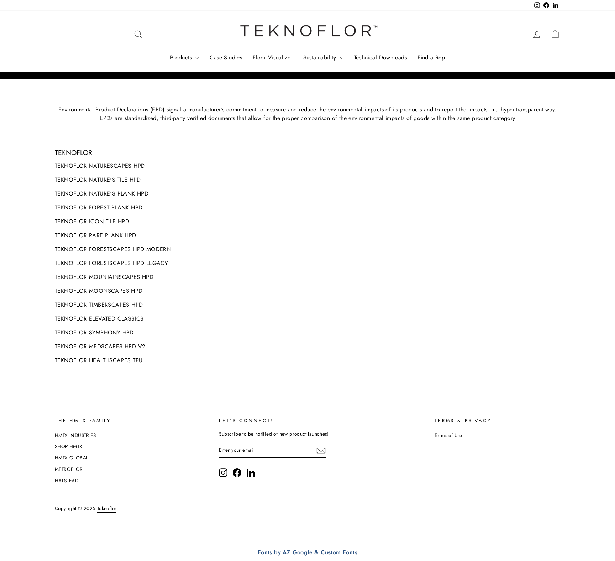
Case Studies (226, 57)
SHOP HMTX (69, 446)
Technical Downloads (380, 57)
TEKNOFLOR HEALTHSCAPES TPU (98, 360)
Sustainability (320, 57)
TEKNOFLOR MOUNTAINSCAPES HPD (104, 277)
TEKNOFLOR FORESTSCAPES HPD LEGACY (111, 263)
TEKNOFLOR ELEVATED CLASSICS (99, 319)
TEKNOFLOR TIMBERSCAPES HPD (99, 305)
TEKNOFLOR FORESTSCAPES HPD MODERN (113, 249)
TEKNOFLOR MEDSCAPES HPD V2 (100, 346)
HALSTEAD (66, 480)
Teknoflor (107, 508)
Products (182, 57)
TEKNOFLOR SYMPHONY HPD (94, 332)
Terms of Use (448, 435)
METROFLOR (69, 469)
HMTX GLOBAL (71, 457)
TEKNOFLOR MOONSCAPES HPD (99, 291)
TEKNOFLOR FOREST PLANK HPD (98, 207)
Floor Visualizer (272, 57)
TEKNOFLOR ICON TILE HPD (92, 221)
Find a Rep (431, 57)
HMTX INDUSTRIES (75, 435)
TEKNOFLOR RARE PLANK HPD (95, 235)
